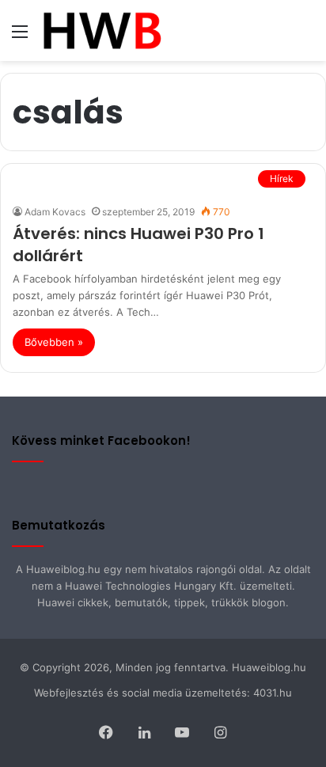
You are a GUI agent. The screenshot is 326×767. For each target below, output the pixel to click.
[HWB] (102, 30)
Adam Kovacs (55, 212)
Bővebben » (54, 342)
